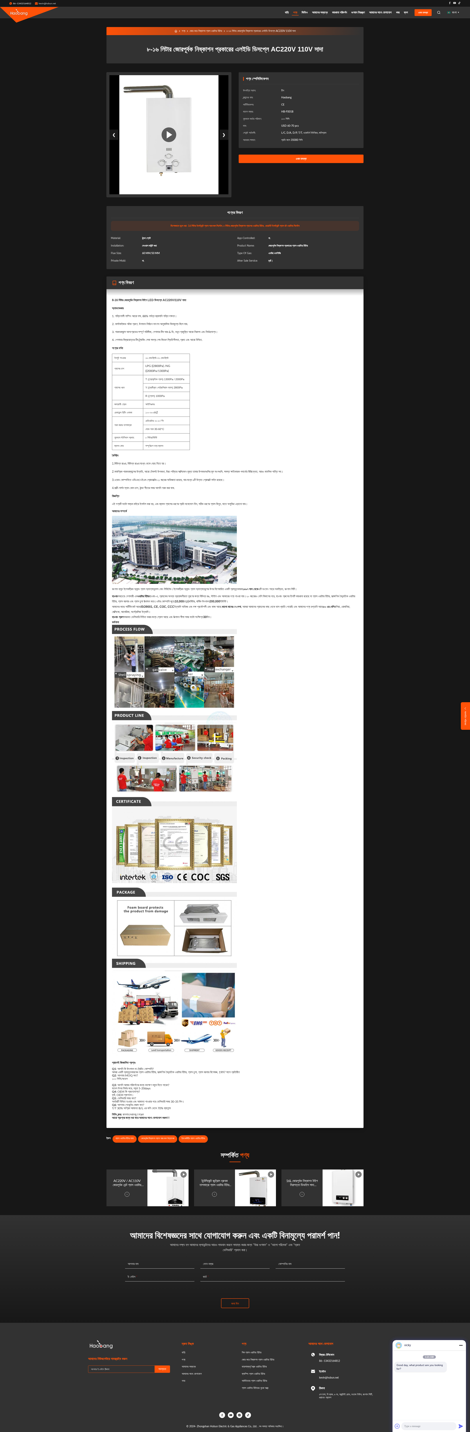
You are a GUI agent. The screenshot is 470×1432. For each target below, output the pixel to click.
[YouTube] (231, 1415)
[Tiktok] (459, 3)
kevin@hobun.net (47, 3)
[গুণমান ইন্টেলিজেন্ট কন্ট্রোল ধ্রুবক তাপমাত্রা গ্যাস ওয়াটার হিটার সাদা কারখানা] (255, 1187)
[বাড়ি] (175, 31)
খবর (398, 12)
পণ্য (295, 12)
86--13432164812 (329, 1361)
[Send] (461, 1426)
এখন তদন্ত (423, 12)
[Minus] (461, 1345)
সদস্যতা (162, 1369)
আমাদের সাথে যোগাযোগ (380, 12)
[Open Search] (439, 12)
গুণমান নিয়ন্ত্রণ (358, 12)
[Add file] (397, 1426)
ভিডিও (305, 12)
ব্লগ (406, 12)
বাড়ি (287, 12)
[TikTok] (248, 1415)
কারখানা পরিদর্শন (339, 12)
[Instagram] (239, 1415)
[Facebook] (449, 3)
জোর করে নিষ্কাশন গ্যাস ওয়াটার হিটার (206, 31)
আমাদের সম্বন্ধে (320, 12)
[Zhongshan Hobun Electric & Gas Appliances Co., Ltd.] (19, 12)
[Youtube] (454, 3)
